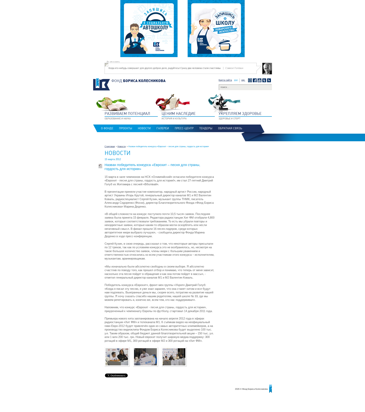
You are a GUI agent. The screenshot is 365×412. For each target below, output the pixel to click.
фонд (138, 80)
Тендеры (205, 128)
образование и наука (127, 115)
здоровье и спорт (240, 115)
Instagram (250, 80)
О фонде (107, 128)
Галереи (162, 128)
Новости (144, 128)
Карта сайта (225, 80)
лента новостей (269, 80)
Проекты (125, 128)
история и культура (179, 115)
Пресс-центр (184, 128)
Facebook (255, 80)
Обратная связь (230, 128)
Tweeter (264, 80)
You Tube (260, 80)
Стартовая (110, 146)
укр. (243, 80)
